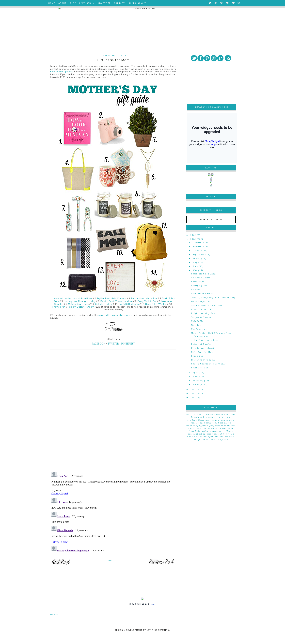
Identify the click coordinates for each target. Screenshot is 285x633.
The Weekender (199, 329)
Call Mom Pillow (103, 303)
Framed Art (58, 306)
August (197, 258)
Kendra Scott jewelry (61, 71)
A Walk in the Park (202, 309)
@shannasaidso (219, 107)
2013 (193, 389)
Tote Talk (196, 325)
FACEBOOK (98, 343)
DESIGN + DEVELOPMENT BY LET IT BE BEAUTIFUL (142, 630)
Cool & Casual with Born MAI (208, 364)
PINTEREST (128, 343)
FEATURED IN (86, 3)
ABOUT (62, 3)
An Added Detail (200, 278)
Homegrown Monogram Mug (79, 301)
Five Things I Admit (202, 348)
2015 (193, 235)
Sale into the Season (203, 293)
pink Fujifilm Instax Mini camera (115, 315)
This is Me (197, 321)
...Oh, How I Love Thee (204, 340)
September (199, 254)
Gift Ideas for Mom (202, 352)
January (197, 384)
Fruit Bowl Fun (200, 368)
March (196, 377)
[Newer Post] (60, 564)
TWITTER (113, 343)
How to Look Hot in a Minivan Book (73, 298)
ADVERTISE (104, 3)
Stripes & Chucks (201, 317)
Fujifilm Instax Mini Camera (111, 298)
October (197, 250)
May (195, 270)
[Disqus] (113, 423)
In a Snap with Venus (203, 360)
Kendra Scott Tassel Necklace (116, 301)
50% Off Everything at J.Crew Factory (213, 297)
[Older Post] (161, 564)
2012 (193, 393)
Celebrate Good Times (204, 274)
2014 (193, 239)
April (196, 373)
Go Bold (196, 289)
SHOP (73, 3)
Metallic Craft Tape (78, 303)
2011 (193, 397)
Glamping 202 (199, 286)
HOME (51, 3)
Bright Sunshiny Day (203, 313)
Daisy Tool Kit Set (147, 301)
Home (109, 560)
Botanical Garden (201, 344)
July (195, 262)
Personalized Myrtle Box (144, 298)
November (198, 246)
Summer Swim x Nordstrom (206, 305)
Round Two (197, 356)
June (195, 266)
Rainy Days (197, 282)
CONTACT (119, 3)
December (198, 242)
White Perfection (200, 301)
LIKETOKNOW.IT (137, 3)
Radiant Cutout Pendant (81, 306)
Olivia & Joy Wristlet (156, 303)
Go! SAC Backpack (129, 303)
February (198, 380)
